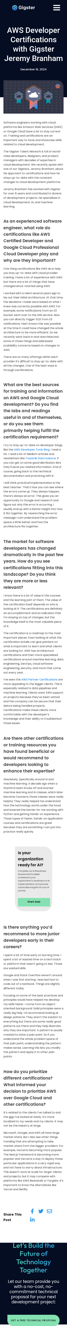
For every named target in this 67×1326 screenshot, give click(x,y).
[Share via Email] (49, 1211)
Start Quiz (33, 901)
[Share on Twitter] (40, 1211)
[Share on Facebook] (32, 1211)
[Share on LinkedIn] (32, 1219)
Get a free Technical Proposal (33, 1320)
